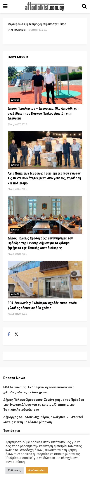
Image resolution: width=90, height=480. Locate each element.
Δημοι (15, 100)
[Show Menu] (5, 6)
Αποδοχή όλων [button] (36, 470)
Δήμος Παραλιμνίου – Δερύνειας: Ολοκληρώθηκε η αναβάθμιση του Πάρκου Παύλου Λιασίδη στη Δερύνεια (43, 113)
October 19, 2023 (38, 30)
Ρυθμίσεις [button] (14, 470)
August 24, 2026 (18, 189)
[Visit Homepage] (44, 6)
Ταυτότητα (11, 430)
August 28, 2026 (18, 254)
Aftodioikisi (18, 30)
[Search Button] (84, 6)
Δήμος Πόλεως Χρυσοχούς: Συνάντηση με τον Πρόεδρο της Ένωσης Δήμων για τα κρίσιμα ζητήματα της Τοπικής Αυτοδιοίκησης (40, 243)
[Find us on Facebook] (9, 334)
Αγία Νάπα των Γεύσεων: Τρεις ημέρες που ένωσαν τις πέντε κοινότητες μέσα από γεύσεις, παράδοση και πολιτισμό (44, 178)
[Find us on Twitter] (16, 334)
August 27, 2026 (18, 124)
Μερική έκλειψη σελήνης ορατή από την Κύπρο (37, 24)
